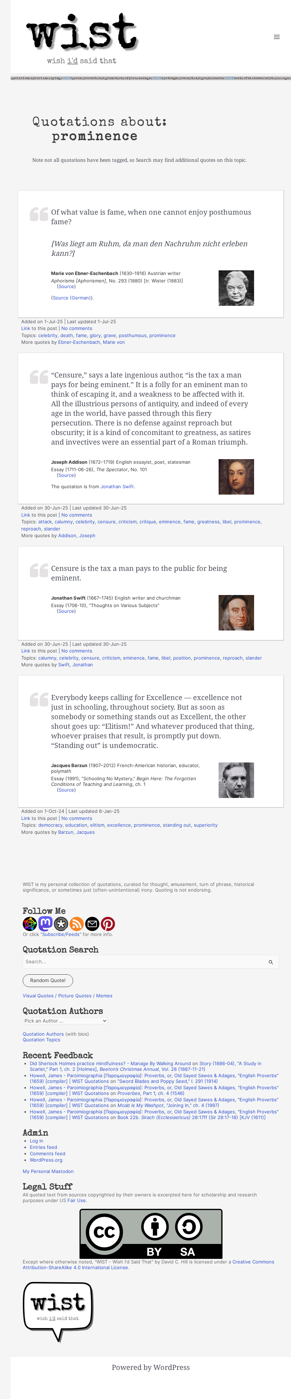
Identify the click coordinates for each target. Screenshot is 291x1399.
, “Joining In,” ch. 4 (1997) (168, 1105)
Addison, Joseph (76, 535)
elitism (97, 825)
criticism (128, 521)
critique (147, 521)
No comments (76, 328)
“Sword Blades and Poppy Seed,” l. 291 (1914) (167, 1081)
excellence (119, 825)
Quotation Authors (43, 1034)
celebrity (47, 335)
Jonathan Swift (117, 486)
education (76, 825)
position (182, 658)
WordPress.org (46, 1160)
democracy (50, 825)
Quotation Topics (41, 1039)
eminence (170, 521)
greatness (208, 521)
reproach (31, 528)
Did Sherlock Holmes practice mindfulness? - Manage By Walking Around (110, 1063)
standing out (177, 825)
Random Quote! (48, 980)
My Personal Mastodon (48, 1171)
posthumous (133, 335)
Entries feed (43, 1147)
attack (45, 521)
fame (81, 335)
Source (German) (72, 298)
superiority (206, 825)
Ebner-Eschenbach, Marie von (91, 342)
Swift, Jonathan (75, 664)
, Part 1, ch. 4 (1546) (151, 1093)
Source (66, 286)
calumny (64, 521)
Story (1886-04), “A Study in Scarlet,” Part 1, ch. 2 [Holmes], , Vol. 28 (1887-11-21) (146, 1066)
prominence (162, 335)
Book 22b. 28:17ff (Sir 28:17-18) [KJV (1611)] (191, 1117)
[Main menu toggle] (277, 36)
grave (110, 335)
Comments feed (47, 1153)
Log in (36, 1141)
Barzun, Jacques (76, 832)
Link (25, 328)
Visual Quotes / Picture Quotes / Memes (67, 995)
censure (107, 521)
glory (95, 335)
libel (227, 521)
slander (52, 528)
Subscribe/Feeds (60, 934)
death (66, 335)
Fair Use (76, 1200)
